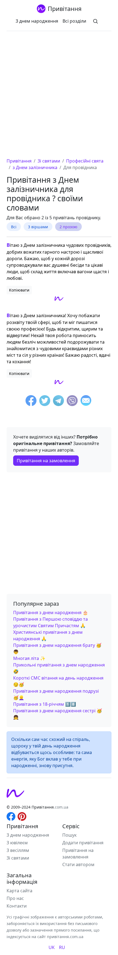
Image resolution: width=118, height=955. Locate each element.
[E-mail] (85, 401)
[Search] (95, 21)
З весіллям (18, 850)
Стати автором (78, 864)
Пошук (69, 835)
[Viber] (72, 401)
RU (62, 947)
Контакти (17, 906)
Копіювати (19, 290)
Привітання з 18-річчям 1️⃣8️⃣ (44, 704)
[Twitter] (44, 401)
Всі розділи (74, 21)
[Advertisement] (59, 96)
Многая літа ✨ (29, 658)
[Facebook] (31, 401)
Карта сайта (19, 891)
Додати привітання (82, 843)
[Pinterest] (22, 816)
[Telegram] (58, 401)
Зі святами (18, 858)
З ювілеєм (17, 843)
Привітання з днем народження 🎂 (50, 612)
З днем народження (37, 21)
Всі (13, 226)
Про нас (15, 898)
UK (52, 947)
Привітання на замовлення (46, 461)
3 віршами (38, 226)
